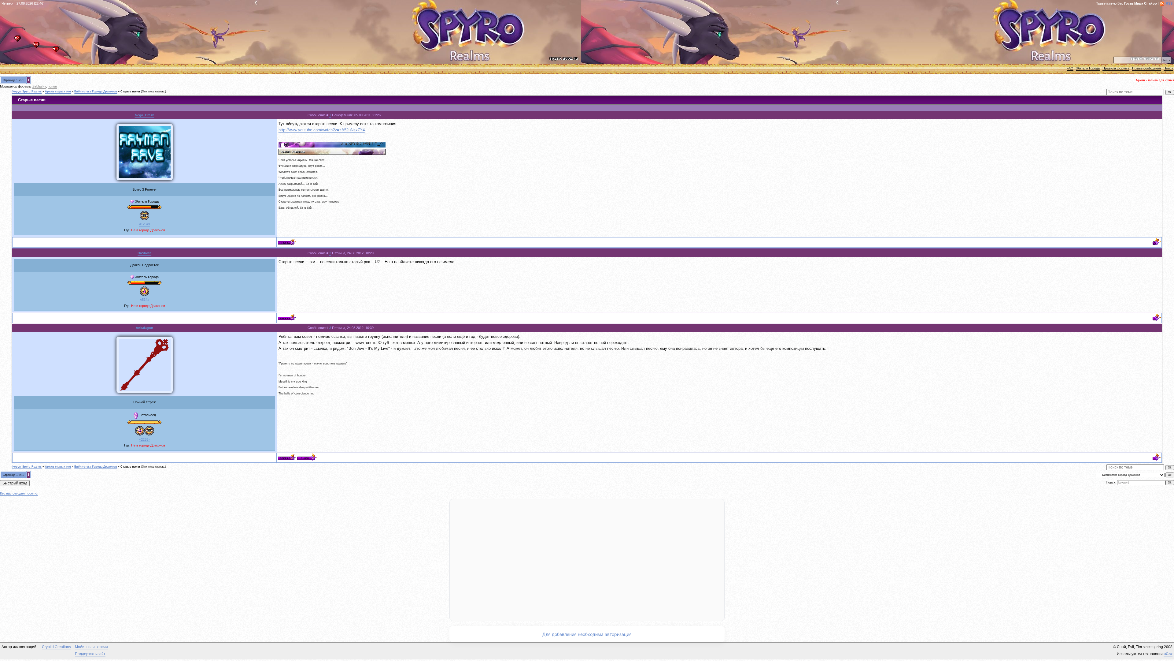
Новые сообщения (1146, 68)
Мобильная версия (91, 647)
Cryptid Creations (56, 647)
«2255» (144, 439)
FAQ (1070, 68)
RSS (1169, 3)
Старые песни (130, 91)
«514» (144, 299)
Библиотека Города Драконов (95, 91)
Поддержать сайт (90, 654)
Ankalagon (144, 328)
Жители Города (1088, 68)
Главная (19, 40)
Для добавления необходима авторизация (587, 634)
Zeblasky (39, 86)
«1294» (144, 224)
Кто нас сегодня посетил (19, 493)
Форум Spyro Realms (27, 91)
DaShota (144, 253)
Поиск (1168, 68)
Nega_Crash (144, 115)
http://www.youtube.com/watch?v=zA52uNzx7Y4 (322, 130)
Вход (57, 51)
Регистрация (37, 46)
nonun (52, 86)
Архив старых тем (58, 91)
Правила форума (1115, 68)
